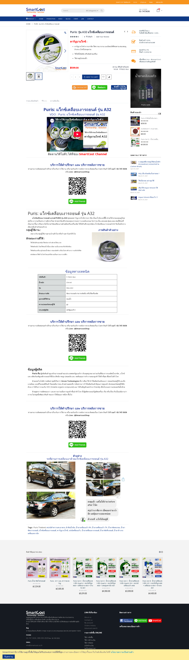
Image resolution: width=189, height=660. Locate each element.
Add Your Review (102, 37)
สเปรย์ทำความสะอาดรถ (55, 527)
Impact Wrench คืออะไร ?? (148, 197)
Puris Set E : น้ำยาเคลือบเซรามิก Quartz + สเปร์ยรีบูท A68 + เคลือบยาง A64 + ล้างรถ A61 (83, 584)
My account (88, 623)
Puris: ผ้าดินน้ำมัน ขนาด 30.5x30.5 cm (150, 118)
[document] (95, 655)
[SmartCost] (35, 10)
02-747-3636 (31, 638)
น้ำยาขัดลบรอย (114, 527)
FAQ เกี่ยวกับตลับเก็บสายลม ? (148, 173)
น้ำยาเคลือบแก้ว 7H (99, 527)
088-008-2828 (42, 638)
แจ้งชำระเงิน (89, 645)
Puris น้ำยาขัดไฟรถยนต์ (36, 581)
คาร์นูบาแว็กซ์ (62, 530)
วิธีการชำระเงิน (89, 640)
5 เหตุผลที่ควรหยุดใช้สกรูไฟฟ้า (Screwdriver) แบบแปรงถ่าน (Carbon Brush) (145, 164)
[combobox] (83, 10)
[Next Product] (127, 31)
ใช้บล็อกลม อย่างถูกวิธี (146, 181)
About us (87, 617)
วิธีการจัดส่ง (88, 643)
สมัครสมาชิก (159, 2)
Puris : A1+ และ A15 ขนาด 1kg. (59, 582)
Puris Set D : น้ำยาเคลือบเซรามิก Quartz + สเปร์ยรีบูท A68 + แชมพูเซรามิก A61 (150, 139)
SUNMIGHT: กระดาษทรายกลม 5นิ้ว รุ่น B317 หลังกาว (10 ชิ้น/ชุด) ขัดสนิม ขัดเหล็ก (150, 129)
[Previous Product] (124, 31)
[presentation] (34, 101)
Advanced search (90, 628)
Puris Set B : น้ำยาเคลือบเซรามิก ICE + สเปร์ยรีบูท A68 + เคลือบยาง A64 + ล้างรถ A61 (152, 584)
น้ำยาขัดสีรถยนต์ (106, 530)
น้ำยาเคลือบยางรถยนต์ (90, 530)
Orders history (90, 625)
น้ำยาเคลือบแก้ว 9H (83, 527)
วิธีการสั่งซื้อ (88, 637)
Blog (135, 2)
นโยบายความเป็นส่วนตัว (122, 652)
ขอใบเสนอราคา (90, 648)
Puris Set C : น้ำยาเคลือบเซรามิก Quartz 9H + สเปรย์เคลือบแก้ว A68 (129, 583)
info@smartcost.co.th (34, 645)
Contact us (88, 620)
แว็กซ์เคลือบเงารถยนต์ (47, 530)
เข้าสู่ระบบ (143, 2)
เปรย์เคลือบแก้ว (75, 530)
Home (28, 24)
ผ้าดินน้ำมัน (70, 527)
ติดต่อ (151, 2)
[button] (65, 34)
